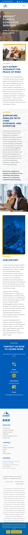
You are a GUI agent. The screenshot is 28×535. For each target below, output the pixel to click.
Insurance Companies (8, 430)
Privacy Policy (9, 481)
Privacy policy (16, 532)
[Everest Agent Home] (6, 416)
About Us (5, 445)
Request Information (8, 447)
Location (23, 1)
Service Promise (19, 481)
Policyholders (6, 428)
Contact (5, 449)
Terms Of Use (19, 483)
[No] (26, 529)
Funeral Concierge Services (10, 436)
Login (4, 451)
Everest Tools (6, 437)
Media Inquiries (7, 453)
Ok (8, 532)
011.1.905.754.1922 (14, 383)
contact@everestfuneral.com (14, 394)
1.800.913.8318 (8, 1)
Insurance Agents (7, 432)
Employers (5, 434)
